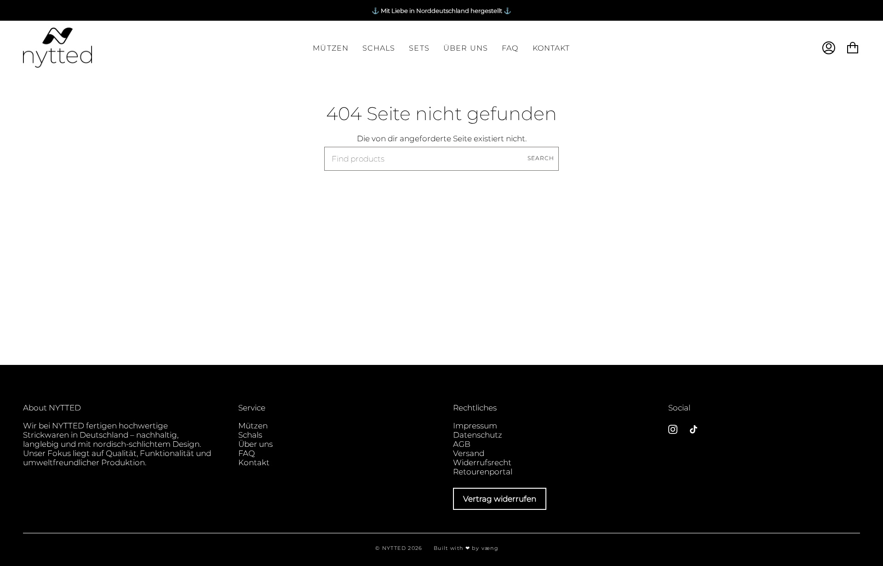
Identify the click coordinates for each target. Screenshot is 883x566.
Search (541, 158)
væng (490, 548)
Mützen (253, 425)
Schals (250, 434)
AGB (461, 444)
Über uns (255, 444)
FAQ (246, 453)
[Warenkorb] (853, 48)
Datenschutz (477, 434)
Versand (468, 453)
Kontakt (253, 462)
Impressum (475, 425)
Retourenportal (482, 471)
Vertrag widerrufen (499, 498)
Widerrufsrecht (482, 462)
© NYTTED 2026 (398, 548)
